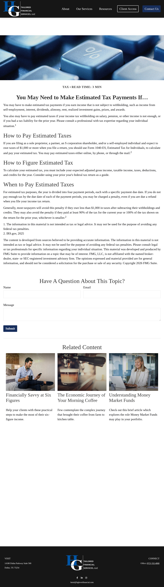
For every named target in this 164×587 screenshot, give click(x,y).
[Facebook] (77, 577)
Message (8, 305)
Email (87, 287)
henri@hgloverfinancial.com (82, 582)
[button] (65, 8)
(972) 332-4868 (153, 563)
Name (7, 287)
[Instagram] (86, 577)
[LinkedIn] (82, 577)
